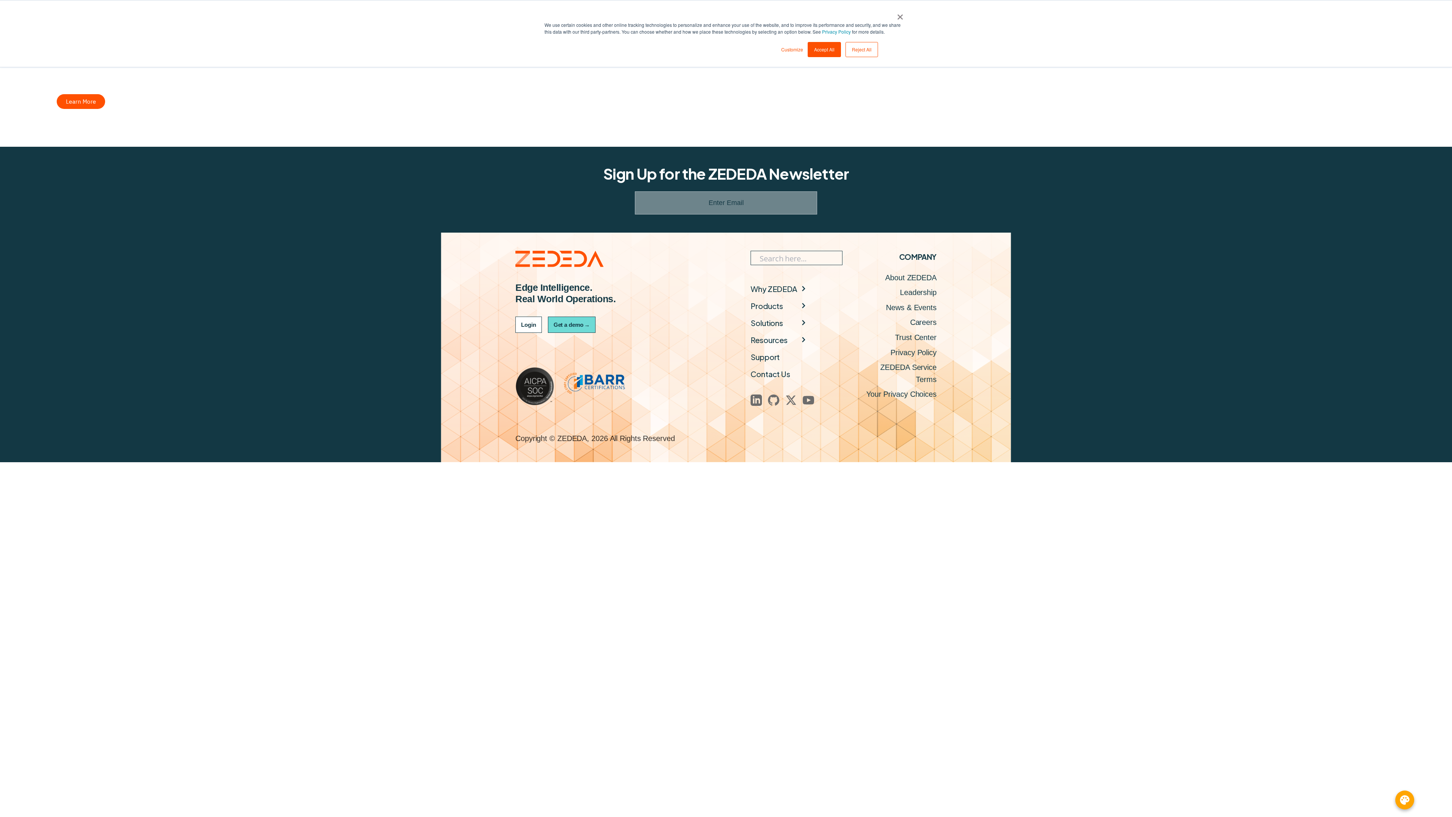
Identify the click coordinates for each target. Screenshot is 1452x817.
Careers (923, 322)
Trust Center (916, 337)
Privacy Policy (836, 31)
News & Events (911, 307)
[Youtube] (808, 400)
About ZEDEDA (911, 277)
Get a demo (572, 325)
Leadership (918, 292)
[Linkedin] (756, 400)
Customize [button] (792, 49)
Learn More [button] (81, 101)
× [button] (900, 14)
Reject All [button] (862, 49)
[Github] (773, 400)
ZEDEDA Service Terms (908, 373)
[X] (791, 400)
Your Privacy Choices (901, 394)
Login (528, 325)
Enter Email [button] (726, 203)
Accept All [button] (824, 49)
